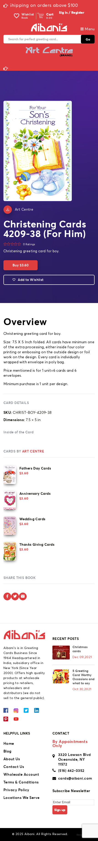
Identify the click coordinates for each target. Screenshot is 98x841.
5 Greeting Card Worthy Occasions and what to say (83, 677)
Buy (20, 265)
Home (8, 743)
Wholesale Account (21, 774)
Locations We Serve (21, 797)
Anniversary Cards (35, 493)
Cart (49, 14)
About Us (11, 759)
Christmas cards (80, 649)
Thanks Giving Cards (36, 544)
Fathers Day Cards (35, 468)
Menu (89, 29)
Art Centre (24, 209)
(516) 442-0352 (71, 770)
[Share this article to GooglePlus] (23, 596)
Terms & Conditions (21, 782)
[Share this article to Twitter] (15, 596)
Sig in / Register (71, 12)
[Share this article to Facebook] (7, 596)
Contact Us (13, 766)
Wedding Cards (32, 519)
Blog (7, 751)
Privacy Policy (16, 790)
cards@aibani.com (75, 778)
